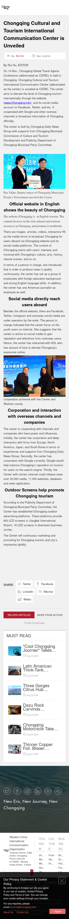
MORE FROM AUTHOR (50, 615)
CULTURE (52, 843)
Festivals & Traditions (52, 863)
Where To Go (42, 863)
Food (51, 855)
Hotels (42, 867)
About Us (8, 912)
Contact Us (22, 912)
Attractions (42, 859)
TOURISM (42, 843)
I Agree (57, 911)
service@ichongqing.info (23, 907)
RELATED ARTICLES (19, 615)
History (52, 859)
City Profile (42, 855)
